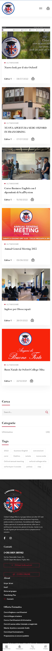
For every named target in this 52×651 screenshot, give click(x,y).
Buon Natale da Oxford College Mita (24, 370)
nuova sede (41, 456)
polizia (29, 467)
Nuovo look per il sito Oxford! (20, 67)
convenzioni (38, 451)
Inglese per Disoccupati (17, 309)
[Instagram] (10, 538)
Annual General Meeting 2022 (20, 249)
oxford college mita (37, 461)
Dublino (17, 456)
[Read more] (26, 28)
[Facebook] (4, 538)
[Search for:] (26, 412)
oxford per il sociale (12, 467)
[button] (21, 565)
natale (28, 456)
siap (39, 467)
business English (21, 451)
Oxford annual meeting (14, 461)
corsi (6, 456)
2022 (6, 451)
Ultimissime (26, 432)
